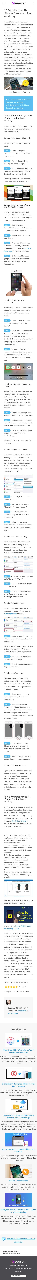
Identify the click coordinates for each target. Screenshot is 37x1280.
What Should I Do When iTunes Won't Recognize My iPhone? (18, 1051)
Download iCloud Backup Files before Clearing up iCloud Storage (18, 1116)
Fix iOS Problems (13, 1251)
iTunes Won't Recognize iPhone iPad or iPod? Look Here (18, 1085)
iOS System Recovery (19, 821)
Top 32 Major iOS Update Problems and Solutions (18, 1150)
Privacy (17, 1265)
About (12, 1265)
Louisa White (22, 1011)
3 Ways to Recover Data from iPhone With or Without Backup (18, 1211)
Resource (24, 1265)
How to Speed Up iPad (18, 1181)
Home (5, 1251)
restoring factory (10, 614)
